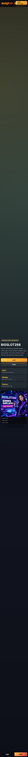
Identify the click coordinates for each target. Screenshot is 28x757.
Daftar (21, 754)
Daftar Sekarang (20, 2)
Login (7, 754)
